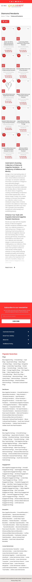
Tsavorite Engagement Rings (15, 494)
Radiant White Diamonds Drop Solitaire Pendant (8, 121)
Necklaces (8, 48)
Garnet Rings (17, 364)
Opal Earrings (6, 435)
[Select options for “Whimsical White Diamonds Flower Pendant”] (18, 145)
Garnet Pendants (20, 398)
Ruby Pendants (21, 394)
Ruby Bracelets (6, 516)
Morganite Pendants (8, 400)
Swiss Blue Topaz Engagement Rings (17, 484)
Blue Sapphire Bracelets (9, 512)
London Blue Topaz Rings (14, 366)
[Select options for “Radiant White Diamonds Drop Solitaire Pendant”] (3, 118)
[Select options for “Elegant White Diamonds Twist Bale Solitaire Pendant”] (18, 91)
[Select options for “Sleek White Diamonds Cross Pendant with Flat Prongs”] (18, 118)
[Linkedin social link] (20, 1)
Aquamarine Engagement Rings (12, 472)
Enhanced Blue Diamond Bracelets (12, 531)
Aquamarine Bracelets (18, 514)
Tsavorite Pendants (8, 411)
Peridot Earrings (7, 439)
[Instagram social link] (14, 1)
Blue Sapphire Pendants (9, 392)
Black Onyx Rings (18, 374)
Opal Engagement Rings (22, 469)
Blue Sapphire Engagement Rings (11, 467)
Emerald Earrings (21, 433)
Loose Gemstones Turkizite (17, 565)
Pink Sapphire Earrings (21, 441)
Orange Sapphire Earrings (9, 443)
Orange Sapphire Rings (13, 370)
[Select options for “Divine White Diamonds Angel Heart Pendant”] (3, 91)
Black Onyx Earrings (20, 447)
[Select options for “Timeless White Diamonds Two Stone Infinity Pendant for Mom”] (3, 145)
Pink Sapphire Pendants (10, 405)
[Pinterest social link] (18, 1)
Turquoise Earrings (7, 447)
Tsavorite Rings (6, 376)
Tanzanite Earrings (19, 439)
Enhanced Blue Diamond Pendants (12, 417)
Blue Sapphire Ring (7, 360)
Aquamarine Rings (12, 362)
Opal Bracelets (6, 514)
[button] (5, 21)
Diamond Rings (15, 378)
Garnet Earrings (24, 437)
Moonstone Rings (17, 376)
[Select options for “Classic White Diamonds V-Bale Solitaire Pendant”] (3, 65)
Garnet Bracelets (7, 518)
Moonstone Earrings (8, 449)
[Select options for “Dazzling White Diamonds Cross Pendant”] (18, 65)
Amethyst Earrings (14, 437)
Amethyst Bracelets (18, 516)
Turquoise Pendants (15, 407)
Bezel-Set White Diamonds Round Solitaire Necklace (8, 43)
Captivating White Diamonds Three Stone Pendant (23, 43)
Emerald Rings (18, 360)
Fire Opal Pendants (21, 409)
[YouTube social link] (16, 1)
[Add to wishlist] (13, 28)
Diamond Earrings (7, 451)
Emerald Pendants (23, 392)
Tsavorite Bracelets (8, 527)
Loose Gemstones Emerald (10, 553)
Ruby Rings (22, 362)
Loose (17, 559)
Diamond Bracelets (22, 529)
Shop (8, 16)
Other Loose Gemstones (18, 570)
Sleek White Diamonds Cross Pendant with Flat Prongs (23, 122)
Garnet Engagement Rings (14, 476)
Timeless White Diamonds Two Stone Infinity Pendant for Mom (9, 149)
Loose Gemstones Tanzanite (10, 549)
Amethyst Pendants (8, 398)
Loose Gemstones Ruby (20, 551)
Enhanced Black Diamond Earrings (18, 454)
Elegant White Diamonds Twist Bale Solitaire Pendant (23, 96)
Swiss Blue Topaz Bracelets (17, 523)
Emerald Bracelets (22, 512)
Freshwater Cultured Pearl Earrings (12, 456)
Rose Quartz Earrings (21, 449)
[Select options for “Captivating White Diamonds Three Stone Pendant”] (18, 38)
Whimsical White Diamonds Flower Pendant (23, 149)
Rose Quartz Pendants (8, 413)
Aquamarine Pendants (8, 394)
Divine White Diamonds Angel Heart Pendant (9, 95)
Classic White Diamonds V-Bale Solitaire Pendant (8, 69)
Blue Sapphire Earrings (8, 433)
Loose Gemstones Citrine (17, 557)
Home (3, 16)
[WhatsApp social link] (22, 1)
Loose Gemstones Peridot (9, 567)
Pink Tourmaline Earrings (15, 445)
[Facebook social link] (10, 1)
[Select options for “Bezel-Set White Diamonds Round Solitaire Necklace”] (3, 38)
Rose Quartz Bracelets (8, 529)
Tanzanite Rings (11, 368)
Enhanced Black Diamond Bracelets (12, 533)
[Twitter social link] (12, 1)
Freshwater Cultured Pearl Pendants (12, 419)
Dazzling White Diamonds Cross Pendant (23, 69)
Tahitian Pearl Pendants (19, 423)
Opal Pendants (20, 396)
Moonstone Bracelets (22, 527)
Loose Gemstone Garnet (17, 561)
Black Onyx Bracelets (22, 525)
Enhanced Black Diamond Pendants (12, 415)
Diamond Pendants (8, 46)
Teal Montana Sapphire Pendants (19, 402)
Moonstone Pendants (21, 411)
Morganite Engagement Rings (10, 478)
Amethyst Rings (7, 364)
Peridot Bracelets (14, 521)
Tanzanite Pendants (8, 396)
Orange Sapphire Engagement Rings (12, 486)
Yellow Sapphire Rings (13, 372)
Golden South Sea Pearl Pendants (12, 425)
